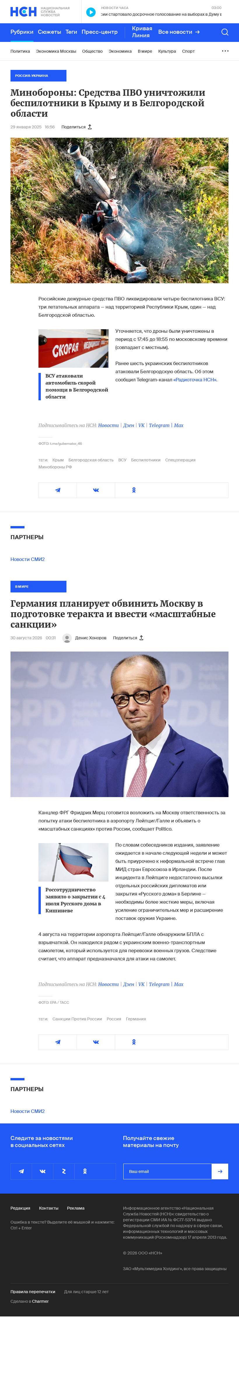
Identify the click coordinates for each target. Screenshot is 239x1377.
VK (141, 425)
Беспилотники (146, 460)
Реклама (76, 1208)
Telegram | (161, 425)
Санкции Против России (77, 1019)
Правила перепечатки (32, 1291)
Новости (108, 425)
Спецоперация (180, 460)
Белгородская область (91, 460)
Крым (58, 460)
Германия (136, 1019)
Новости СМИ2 (27, 559)
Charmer (40, 1301)
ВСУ (122, 460)
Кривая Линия (142, 32)
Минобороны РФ (55, 467)
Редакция (20, 1208)
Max (178, 425)
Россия (114, 1019)
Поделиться (73, 127)
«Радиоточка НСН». (195, 380)
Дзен (128, 425)
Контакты (48, 1208)
